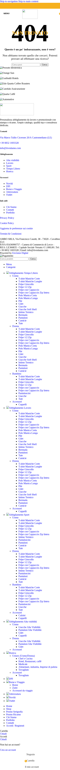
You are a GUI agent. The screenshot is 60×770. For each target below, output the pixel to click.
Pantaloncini (24, 393)
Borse (15, 685)
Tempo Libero (13, 168)
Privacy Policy (7, 218)
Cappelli (22, 404)
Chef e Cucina (25, 658)
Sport (8, 166)
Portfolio (10, 212)
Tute (20, 323)
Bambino (16, 373)
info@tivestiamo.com (10, 148)
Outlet (9, 194)
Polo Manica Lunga (28, 298)
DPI (8, 186)
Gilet (20, 303)
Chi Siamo (11, 207)
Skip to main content (28, 1)
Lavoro (9, 163)
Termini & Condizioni (10, 233)
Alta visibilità (12, 160)
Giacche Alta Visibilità (29, 627)
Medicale (22, 664)
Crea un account (8, 750)
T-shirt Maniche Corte (29, 278)
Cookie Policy (7, 223)
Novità (9, 183)
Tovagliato (23, 669)
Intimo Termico (25, 312)
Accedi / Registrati (15, 725)
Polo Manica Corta (27, 295)
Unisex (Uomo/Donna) (23, 655)
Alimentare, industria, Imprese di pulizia (37, 667)
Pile (20, 301)
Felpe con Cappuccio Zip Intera (33, 292)
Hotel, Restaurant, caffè (29, 661)
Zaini (14, 687)
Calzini (21, 615)
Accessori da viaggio (22, 690)
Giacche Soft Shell (27, 309)
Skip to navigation (9, 1)
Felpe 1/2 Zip (25, 287)
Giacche (22, 306)
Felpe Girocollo (26, 284)
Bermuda (22, 315)
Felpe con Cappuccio (28, 289)
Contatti (10, 209)
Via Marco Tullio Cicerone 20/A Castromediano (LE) (26, 137)
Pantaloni (23, 317)
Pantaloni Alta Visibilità (29, 630)
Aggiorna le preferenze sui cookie (16, 228)
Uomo (15, 275)
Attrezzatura (12, 192)
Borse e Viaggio (14, 189)
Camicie (22, 320)
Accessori (17, 401)
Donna (15, 326)
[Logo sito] (30, 18)
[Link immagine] (17, 114)
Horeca (9, 171)
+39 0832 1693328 (9, 143)
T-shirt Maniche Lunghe (30, 281)
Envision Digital (20, 253)
